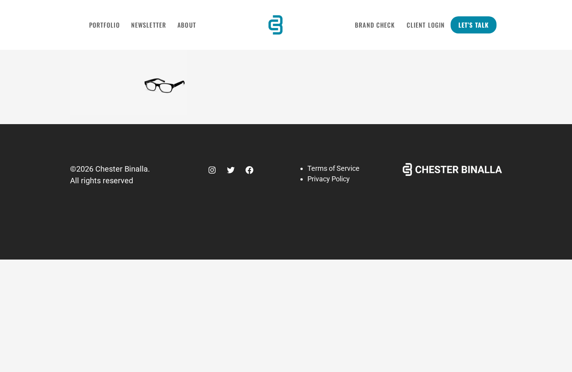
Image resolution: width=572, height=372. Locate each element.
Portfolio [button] (104, 25)
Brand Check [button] (375, 25)
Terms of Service (333, 168)
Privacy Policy (328, 179)
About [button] (186, 25)
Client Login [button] (426, 25)
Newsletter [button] (148, 25)
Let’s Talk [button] (473, 25)
